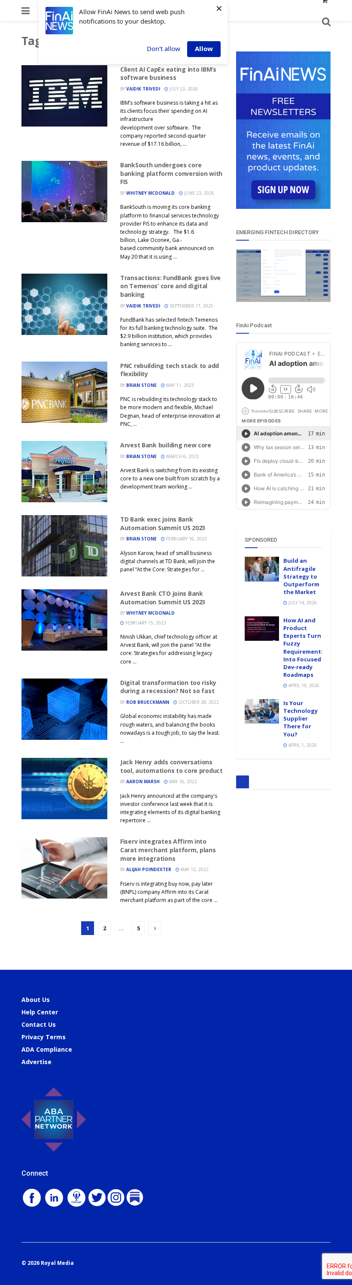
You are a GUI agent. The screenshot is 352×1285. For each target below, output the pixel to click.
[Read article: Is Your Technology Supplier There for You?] (262, 711)
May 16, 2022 (182, 781)
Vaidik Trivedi (143, 89)
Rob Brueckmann (147, 702)
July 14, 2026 (302, 603)
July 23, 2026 (183, 89)
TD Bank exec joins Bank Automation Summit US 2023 (162, 523)
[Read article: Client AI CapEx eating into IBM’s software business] (64, 96)
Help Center (39, 1012)
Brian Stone (141, 385)
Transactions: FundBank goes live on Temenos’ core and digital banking (170, 286)
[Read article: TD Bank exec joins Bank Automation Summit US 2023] (64, 545)
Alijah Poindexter (148, 869)
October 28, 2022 (198, 702)
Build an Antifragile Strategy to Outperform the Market (301, 576)
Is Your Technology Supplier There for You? (300, 718)
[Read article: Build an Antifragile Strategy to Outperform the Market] (262, 569)
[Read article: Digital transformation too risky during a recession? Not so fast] (64, 709)
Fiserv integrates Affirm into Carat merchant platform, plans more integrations (168, 849)
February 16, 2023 (186, 539)
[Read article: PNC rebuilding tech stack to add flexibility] (64, 392)
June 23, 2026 (198, 193)
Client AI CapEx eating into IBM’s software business (168, 73)
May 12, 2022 (194, 869)
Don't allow (163, 48)
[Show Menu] (25, 10)
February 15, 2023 (145, 623)
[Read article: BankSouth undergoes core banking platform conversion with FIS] (64, 191)
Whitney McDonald (150, 193)
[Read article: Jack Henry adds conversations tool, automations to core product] (64, 788)
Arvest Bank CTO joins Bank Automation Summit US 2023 (162, 597)
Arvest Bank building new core (165, 445)
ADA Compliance (46, 1049)
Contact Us (38, 1024)
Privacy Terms (43, 1037)
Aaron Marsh (143, 781)
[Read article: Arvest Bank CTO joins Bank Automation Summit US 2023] (64, 620)
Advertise (36, 1062)
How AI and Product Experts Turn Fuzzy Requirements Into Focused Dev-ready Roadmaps (303, 647)
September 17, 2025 (190, 306)
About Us (35, 999)
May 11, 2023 (179, 385)
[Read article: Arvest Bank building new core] (64, 471)
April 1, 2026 (302, 745)
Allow (204, 48)
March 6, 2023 (182, 456)
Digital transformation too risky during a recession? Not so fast (168, 687)
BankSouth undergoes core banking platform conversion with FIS (171, 173)
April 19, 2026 (303, 685)
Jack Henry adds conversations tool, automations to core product (171, 766)
